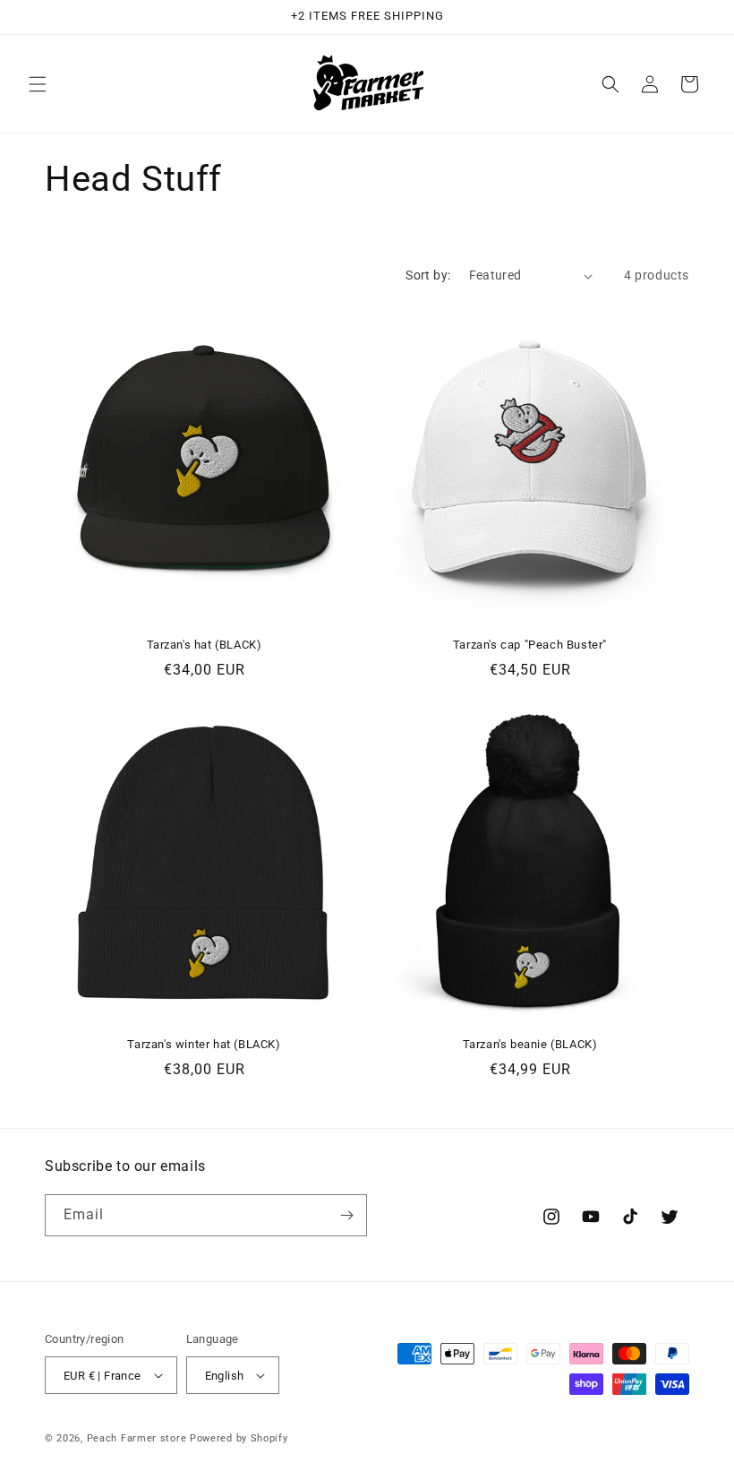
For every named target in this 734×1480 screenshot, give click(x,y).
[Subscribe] (346, 1215)
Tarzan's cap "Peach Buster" (530, 644)
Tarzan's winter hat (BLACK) (203, 1044)
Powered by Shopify (239, 1438)
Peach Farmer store (137, 1438)
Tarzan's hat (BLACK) (204, 644)
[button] (37, 84)
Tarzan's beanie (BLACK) (530, 1044)
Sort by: (427, 275)
